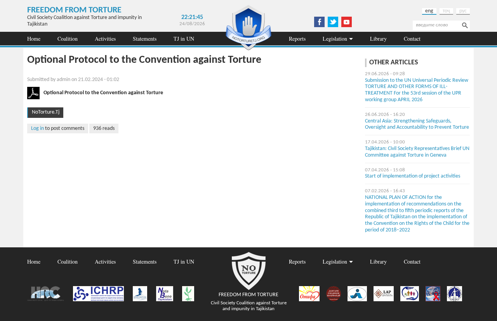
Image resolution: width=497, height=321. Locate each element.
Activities (105, 38)
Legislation (335, 38)
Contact (412, 38)
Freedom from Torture (74, 10)
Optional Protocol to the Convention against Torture (103, 93)
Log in (37, 128)
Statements (144, 38)
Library (378, 38)
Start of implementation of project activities (412, 176)
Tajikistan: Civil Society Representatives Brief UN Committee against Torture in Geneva (417, 152)
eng (429, 11)
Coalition (67, 38)
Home (33, 38)
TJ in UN (184, 38)
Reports (297, 38)
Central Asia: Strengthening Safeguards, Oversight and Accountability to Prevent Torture (417, 124)
